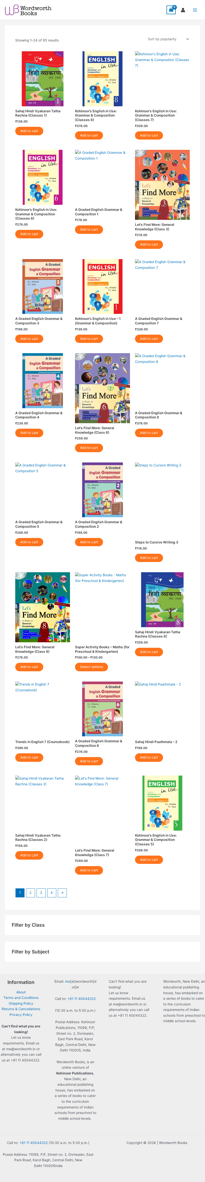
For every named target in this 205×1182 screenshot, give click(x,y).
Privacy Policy (21, 1015)
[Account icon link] (183, 10)
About (21, 992)
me (67, 981)
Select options (91, 667)
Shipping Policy (21, 1003)
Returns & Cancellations (21, 1009)
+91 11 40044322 (81, 999)
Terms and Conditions (21, 998)
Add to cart (29, 131)
